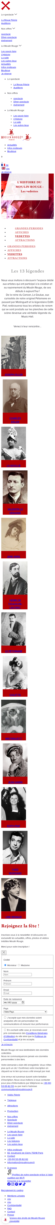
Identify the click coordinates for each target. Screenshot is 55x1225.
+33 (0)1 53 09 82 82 (17, 1159)
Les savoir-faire (8, 51)
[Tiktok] (24, 1184)
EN (7, 168)
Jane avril (13, 556)
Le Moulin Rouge (15, 1131)
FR (7, 165)
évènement (12, 1126)
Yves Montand (15, 871)
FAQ (9, 1208)
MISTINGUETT (13, 738)
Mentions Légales (16, 1195)
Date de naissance (13, 999)
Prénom (7, 980)
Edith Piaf (13, 826)
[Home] (12, 139)
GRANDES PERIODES (29, 228)
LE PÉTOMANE (13, 651)
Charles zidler (15, 420)
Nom (6, 971)
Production (12, 1111)
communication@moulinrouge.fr (16, 1089)
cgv (9, 1199)
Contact (11, 1156)
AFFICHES (22, 232)
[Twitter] (21, 1184)
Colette (15, 695)
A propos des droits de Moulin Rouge (26, 1218)
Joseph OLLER (14, 374)
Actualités (6, 64)
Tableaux (11, 1100)
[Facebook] (9, 1184)
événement (6, 40)
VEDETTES (22, 236)
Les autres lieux (8, 60)
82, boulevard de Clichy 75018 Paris (25, 1152)
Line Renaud (14, 917)
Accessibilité (13, 1221)
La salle (5, 57)
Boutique (5, 70)
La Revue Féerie (9, 20)
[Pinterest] (17, 1184)
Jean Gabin (15, 782)
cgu (9, 1202)
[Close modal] (3, 952)
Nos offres (12, 1116)
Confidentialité (14, 1205)
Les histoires (13, 1141)
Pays (6, 1008)
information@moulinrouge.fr (21, 1162)
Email (6, 989)
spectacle (6, 34)
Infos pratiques (8, 67)
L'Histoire (5, 54)
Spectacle (12, 1119)
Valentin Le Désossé (15, 511)
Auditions (6, 23)
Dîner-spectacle (9, 37)
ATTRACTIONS (25, 240)
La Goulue (14, 465)
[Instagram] (13, 1184)
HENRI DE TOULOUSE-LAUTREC (15, 603)
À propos (12, 1167)
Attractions (12, 1105)
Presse (10, 1214)
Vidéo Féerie (13, 1094)
